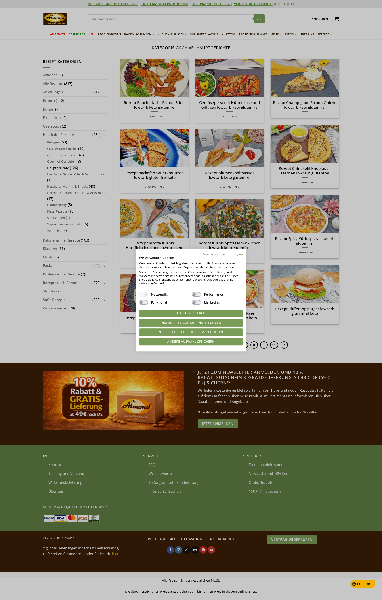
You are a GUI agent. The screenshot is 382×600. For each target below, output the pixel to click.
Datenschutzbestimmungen (222, 254)
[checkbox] (143, 294)
